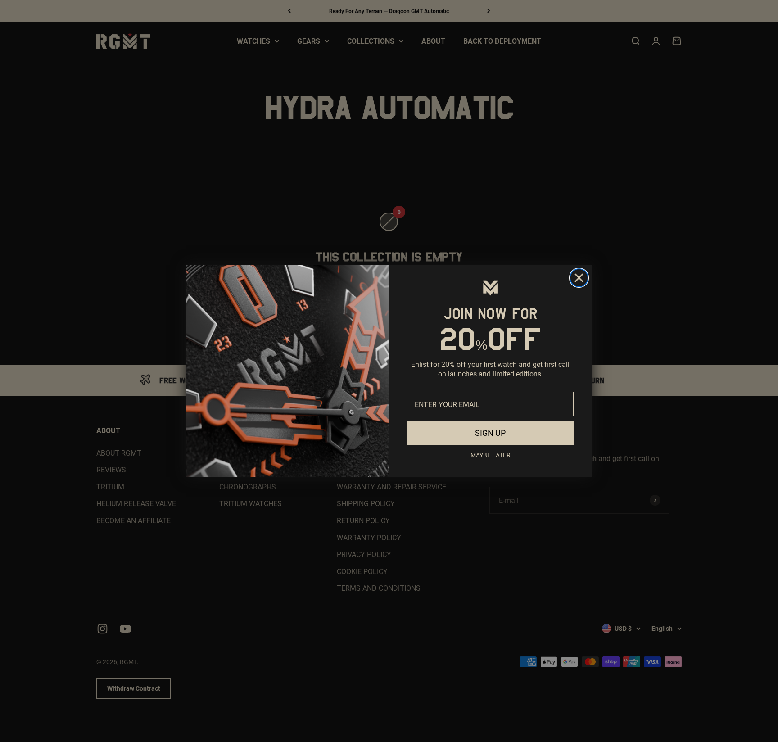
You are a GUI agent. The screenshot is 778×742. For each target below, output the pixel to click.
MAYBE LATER (490, 455)
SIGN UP (490, 432)
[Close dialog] (579, 278)
